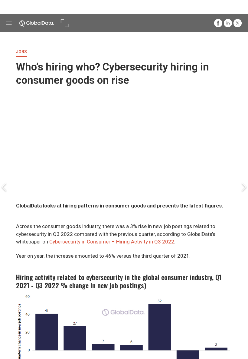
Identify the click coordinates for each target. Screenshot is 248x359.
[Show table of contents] (9, 23)
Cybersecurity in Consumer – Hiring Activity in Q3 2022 (111, 242)
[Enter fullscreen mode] (64, 23)
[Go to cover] (36, 23)
